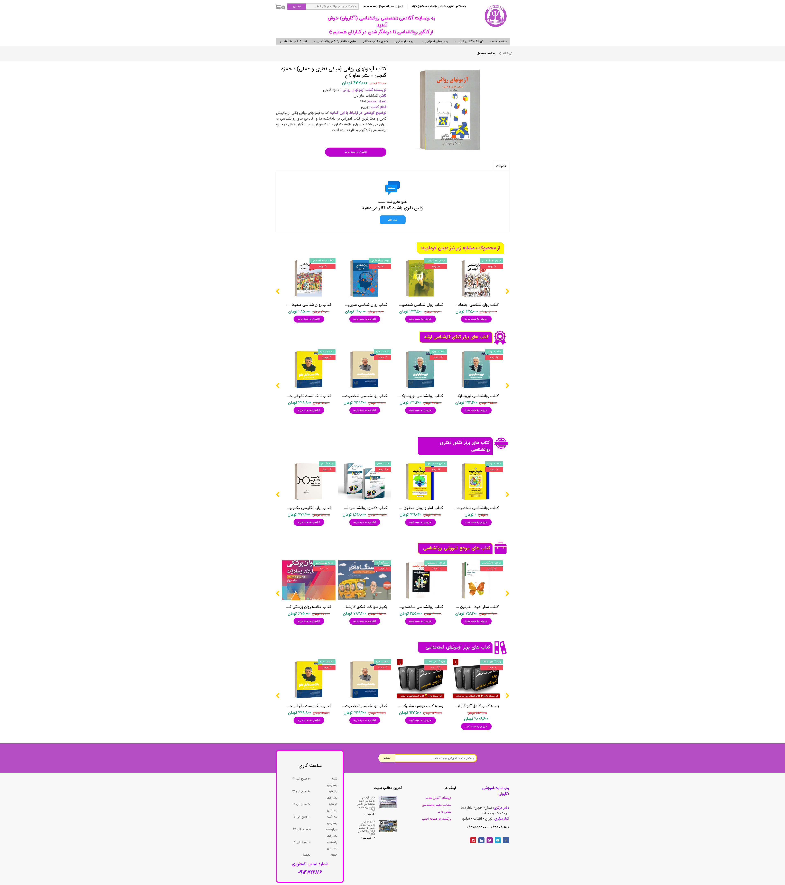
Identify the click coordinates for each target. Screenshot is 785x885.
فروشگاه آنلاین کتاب (470, 41)
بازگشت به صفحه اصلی (436, 818)
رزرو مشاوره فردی (405, 41)
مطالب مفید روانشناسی (436, 804)
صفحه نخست (498, 41)
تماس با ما (444, 811)
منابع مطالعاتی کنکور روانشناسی (337, 41)
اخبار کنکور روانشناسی (293, 41)
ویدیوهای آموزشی (436, 41)
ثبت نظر (392, 219)
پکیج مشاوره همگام (375, 41)
